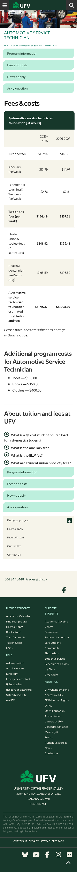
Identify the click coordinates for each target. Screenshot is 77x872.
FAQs (9, 648)
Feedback (58, 841)
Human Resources (56, 742)
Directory (11, 673)
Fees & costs (50, 45)
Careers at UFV (54, 721)
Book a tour (13, 632)
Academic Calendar (18, 616)
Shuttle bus (52, 653)
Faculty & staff (15, 537)
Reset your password (19, 689)
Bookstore (51, 632)
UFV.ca (37, 5)
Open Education (55, 711)
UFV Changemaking (57, 689)
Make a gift (51, 732)
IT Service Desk (15, 684)
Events (49, 737)
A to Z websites (15, 668)
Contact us (14, 554)
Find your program (18, 520)
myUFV (10, 700)
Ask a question (15, 663)
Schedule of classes (57, 664)
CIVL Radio (51, 674)
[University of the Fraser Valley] (38, 776)
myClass (50, 669)
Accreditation (53, 716)
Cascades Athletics (56, 726)
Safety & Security (16, 695)
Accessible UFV (54, 695)
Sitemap (45, 841)
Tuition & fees (14, 642)
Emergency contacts (18, 679)
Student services (55, 658)
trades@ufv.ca (36, 579)
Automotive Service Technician (26, 45)
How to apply (15, 529)
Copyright (20, 841)
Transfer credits (15, 637)
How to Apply (14, 627)
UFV (6, 45)
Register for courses (57, 637)
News (48, 748)
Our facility (14, 546)
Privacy (34, 841)
